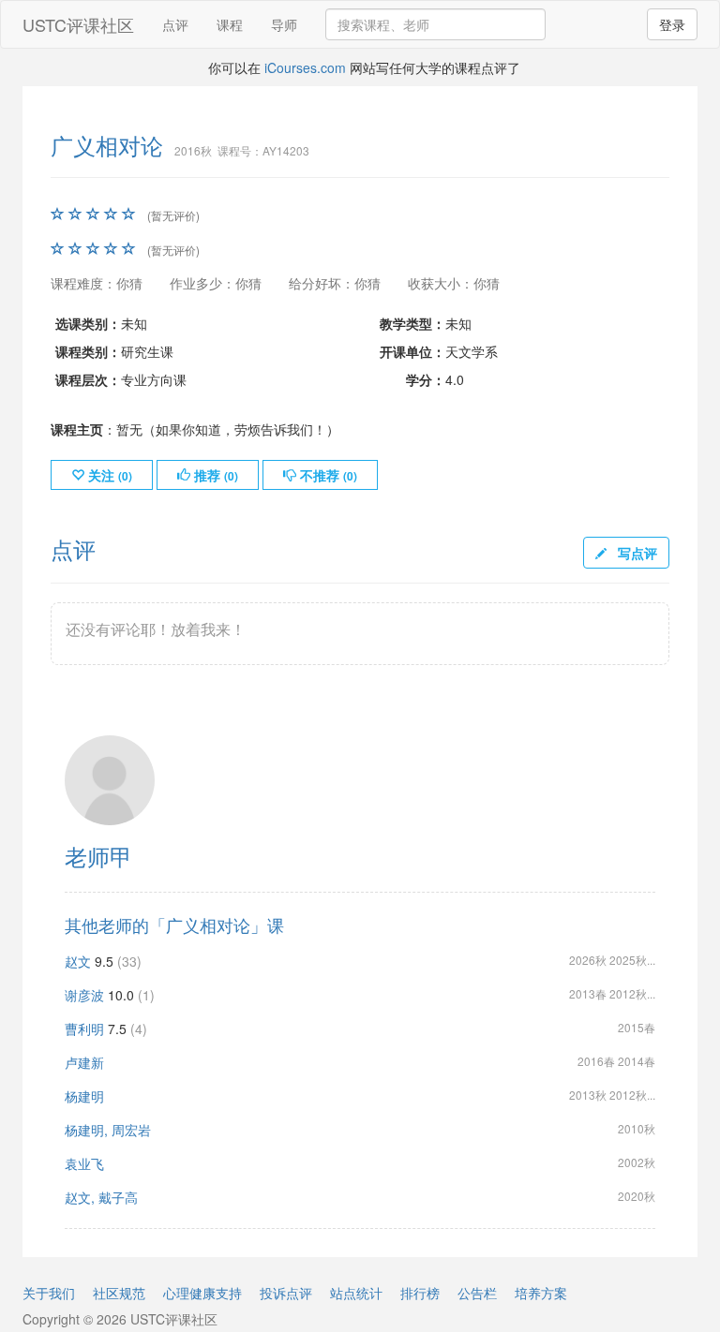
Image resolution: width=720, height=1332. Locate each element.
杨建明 (84, 1096)
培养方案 (541, 1292)
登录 (672, 24)
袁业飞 (84, 1163)
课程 (230, 24)
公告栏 (477, 1292)
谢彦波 (84, 994)
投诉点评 (286, 1292)
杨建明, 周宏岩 (108, 1129)
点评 (175, 24)
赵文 (78, 961)
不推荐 (326, 475)
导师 (284, 24)
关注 (108, 475)
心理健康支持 (202, 1292)
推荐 (214, 475)
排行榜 (420, 1292)
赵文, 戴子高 (101, 1197)
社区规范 (119, 1292)
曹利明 (84, 1028)
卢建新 (84, 1062)
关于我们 (48, 1292)
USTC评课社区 (78, 24)
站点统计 (356, 1292)
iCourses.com (305, 67)
